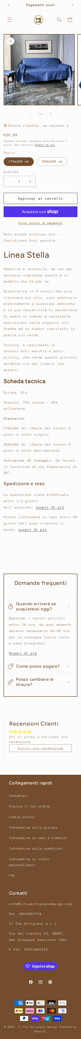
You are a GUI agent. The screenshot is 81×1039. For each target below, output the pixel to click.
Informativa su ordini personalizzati (29, 862)
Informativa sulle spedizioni (36, 848)
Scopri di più (45, 145)
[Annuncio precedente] (9, 5)
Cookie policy (21, 817)
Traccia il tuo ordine (29, 806)
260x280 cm (52, 161)
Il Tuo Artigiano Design (38, 1026)
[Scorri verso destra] (51, 114)
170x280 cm (19, 161)
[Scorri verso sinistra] (30, 114)
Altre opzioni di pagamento (40, 223)
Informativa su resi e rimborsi (38, 838)
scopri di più (50, 507)
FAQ (12, 875)
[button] (9, 20)
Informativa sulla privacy (33, 827)
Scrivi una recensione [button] (40, 748)
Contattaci (18, 796)
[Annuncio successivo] (72, 5)
